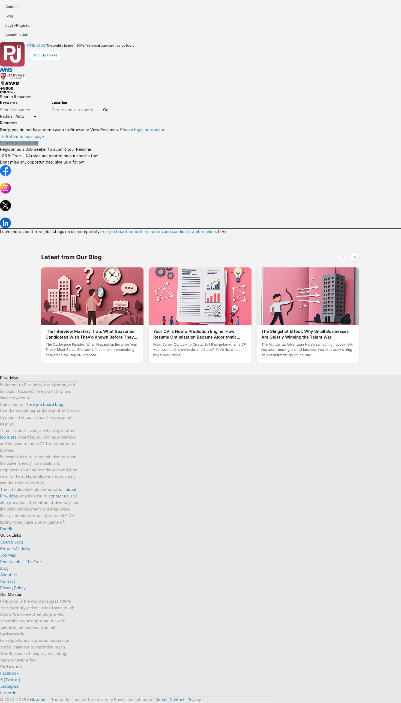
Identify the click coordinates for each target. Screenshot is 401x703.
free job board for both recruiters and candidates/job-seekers (158, 231)
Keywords (9, 103)
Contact (12, 6)
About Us (8, 574)
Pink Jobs (36, 45)
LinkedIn (8, 692)
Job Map (8, 555)
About (161, 699)
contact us (58, 496)
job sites (8, 437)
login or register (149, 129)
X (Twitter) (10, 679)
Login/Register (18, 25)
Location (59, 103)
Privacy (194, 699)
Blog (9, 16)
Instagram (9, 686)
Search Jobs (11, 542)
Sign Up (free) (45, 55)
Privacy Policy (12, 588)
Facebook (9, 673)
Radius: (6, 116)
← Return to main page (22, 136)
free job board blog (45, 404)
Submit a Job (16, 34)
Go (106, 109)
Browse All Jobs (15, 548)
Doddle (7, 528)
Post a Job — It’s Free (21, 561)
